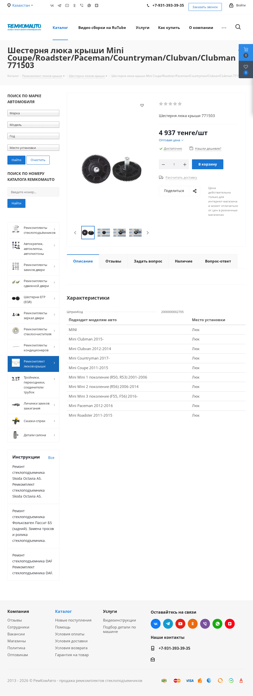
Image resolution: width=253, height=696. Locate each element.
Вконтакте (52, 5)
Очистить (38, 160)
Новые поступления (73, 620)
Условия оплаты (69, 633)
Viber (81, 5)
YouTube (67, 5)
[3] (170, 104)
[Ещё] (224, 27)
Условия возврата (71, 647)
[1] (161, 104)
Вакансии (16, 633)
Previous (75, 232)
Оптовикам (17, 654)
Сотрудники (18, 626)
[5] (180, 104)
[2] (166, 104)
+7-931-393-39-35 (174, 648)
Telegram (59, 5)
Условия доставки (71, 640)
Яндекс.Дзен (96, 5)
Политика (16, 647)
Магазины (16, 640)
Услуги (110, 611)
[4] (175, 104)
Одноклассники (74, 5)
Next (147, 232)
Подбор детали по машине (119, 629)
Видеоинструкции (119, 620)
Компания (18, 611)
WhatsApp (89, 5)
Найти (16, 203)
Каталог (63, 611)
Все (51, 457)
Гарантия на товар (72, 654)
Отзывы (14, 620)
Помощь (62, 626)
